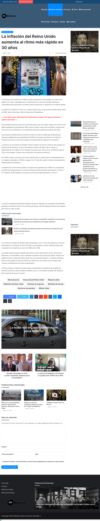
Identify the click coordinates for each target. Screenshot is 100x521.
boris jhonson (14, 280)
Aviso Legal (4, 483)
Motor (63, 22)
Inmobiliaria (71, 22)
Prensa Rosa (46, 22)
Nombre (4, 447)
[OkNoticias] (8, 16)
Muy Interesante (85, 9)
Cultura (75, 9)
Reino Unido (44, 288)
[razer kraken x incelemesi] (50, 520)
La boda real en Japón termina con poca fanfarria (34, 329)
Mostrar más (84, 187)
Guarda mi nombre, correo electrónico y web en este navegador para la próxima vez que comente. (33, 461)
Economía (67, 9)
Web (36, 454)
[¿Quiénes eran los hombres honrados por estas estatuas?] (76, 178)
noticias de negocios (36, 284)
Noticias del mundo (56, 284)
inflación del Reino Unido (14, 284)
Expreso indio (54, 280)
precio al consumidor (27, 288)
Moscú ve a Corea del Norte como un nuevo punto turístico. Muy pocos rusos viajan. (10, 405)
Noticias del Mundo (56, 9)
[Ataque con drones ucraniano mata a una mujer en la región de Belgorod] (34, 395)
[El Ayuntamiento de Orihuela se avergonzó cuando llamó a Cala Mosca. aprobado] (76, 123)
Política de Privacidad (7, 492)
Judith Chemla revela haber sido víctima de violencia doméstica (90, 149)
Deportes (56, 22)
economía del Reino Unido (34, 280)
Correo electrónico (7, 454)
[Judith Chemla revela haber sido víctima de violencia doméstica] (76, 149)
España (45, 9)
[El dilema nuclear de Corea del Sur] (56, 395)
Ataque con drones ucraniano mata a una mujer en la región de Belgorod (33, 404)
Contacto (4, 486)
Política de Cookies (7, 489)
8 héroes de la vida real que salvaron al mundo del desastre (83, 47)
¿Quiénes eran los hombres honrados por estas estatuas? (90, 178)
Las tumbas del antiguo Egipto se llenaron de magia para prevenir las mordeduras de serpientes (90, 137)
